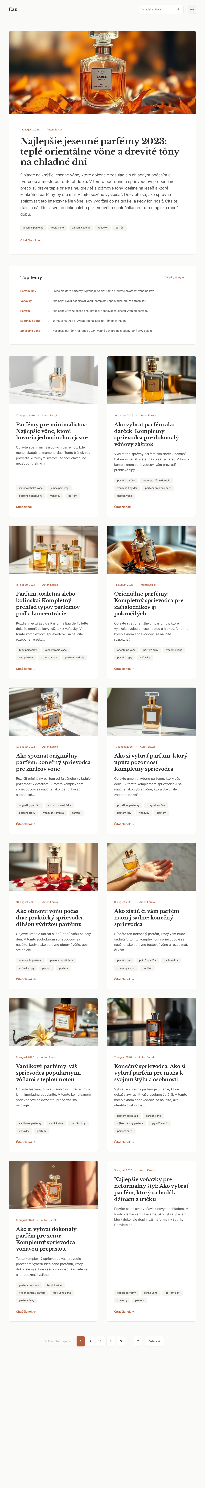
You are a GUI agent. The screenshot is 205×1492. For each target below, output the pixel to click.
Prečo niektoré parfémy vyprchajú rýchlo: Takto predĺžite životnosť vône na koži (103, 291)
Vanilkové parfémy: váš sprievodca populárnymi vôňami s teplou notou (48, 1073)
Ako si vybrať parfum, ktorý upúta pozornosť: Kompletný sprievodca (150, 762)
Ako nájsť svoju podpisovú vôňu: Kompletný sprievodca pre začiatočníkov (99, 300)
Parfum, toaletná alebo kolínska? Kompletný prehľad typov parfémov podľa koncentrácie (48, 604)
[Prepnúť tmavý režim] (192, 9)
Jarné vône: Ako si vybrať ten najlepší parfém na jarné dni (89, 320)
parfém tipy (28, 291)
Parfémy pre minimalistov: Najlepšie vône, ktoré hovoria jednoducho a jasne (52, 431)
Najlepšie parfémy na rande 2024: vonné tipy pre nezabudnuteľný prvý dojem (102, 330)
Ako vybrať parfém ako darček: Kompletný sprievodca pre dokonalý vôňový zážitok (146, 434)
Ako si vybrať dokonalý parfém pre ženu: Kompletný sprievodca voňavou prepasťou (46, 1239)
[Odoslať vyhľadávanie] (178, 9)
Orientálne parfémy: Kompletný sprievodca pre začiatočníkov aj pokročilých (148, 604)
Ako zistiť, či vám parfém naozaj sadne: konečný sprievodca (146, 917)
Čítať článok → (30, 240)
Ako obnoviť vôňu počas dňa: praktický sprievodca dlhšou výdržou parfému (100, 310)
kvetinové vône (30, 320)
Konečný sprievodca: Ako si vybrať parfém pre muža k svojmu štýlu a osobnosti (150, 1073)
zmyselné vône (30, 330)
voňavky (26, 300)
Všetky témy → (175, 277)
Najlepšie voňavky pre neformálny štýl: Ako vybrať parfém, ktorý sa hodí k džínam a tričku (151, 1189)
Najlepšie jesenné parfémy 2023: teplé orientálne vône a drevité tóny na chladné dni (99, 152)
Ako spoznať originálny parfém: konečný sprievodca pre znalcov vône (53, 762)
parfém (25, 310)
